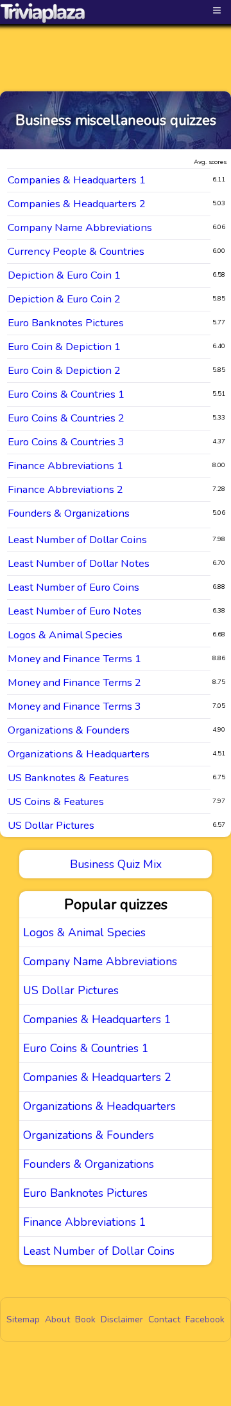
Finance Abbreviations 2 (65, 489)
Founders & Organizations (69, 513)
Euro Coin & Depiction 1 (64, 346)
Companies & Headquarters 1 (77, 179)
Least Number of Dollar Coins (77, 539)
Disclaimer (122, 1319)
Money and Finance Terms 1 (74, 658)
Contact (164, 1319)
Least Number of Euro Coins (73, 587)
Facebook (205, 1319)
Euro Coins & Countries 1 (66, 394)
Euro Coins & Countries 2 (66, 418)
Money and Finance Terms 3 (74, 706)
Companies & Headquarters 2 (77, 203)
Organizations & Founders (69, 730)
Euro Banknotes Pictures (66, 322)
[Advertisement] (115, 46)
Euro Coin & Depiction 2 (64, 370)
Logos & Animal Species (65, 634)
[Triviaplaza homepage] (43, 13)
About (57, 1319)
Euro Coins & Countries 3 (66, 441)
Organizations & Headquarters (79, 753)
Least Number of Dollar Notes (79, 563)
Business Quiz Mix (116, 864)
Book (85, 1319)
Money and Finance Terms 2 (74, 682)
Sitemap (23, 1319)
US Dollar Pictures (51, 825)
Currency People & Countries (76, 251)
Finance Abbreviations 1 (65, 465)
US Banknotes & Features (68, 777)
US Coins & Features (56, 801)
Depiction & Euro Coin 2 (64, 298)
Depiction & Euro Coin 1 (64, 275)
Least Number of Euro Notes (75, 611)
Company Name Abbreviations (80, 227)
